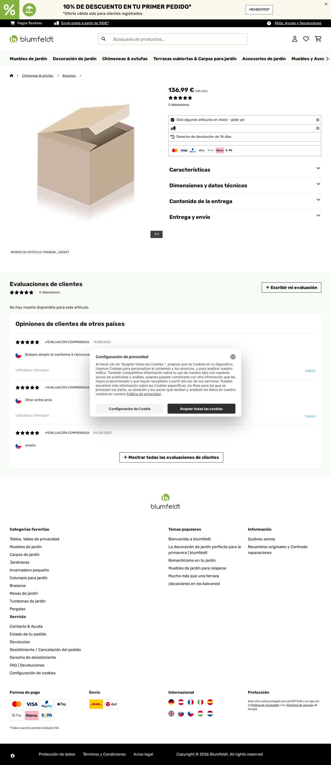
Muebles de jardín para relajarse (197, 568)
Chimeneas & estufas (38, 75)
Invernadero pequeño (29, 570)
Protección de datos (57, 754)
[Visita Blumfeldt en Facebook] (13, 755)
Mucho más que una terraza (193, 576)
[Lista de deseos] (306, 39)
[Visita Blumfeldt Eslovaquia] (181, 713)
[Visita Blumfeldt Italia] (200, 702)
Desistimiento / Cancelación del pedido (45, 649)
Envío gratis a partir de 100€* (85, 23)
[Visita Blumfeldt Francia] (191, 702)
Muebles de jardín (26, 546)
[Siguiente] (327, 59)
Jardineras (19, 562)
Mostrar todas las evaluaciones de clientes (173, 457)
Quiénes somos (261, 539)
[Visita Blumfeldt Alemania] (171, 702)
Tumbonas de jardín (28, 601)
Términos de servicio (299, 705)
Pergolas (17, 609)
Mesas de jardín (24, 593)
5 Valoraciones (178, 105)
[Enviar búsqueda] (103, 39)
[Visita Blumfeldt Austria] (181, 702)
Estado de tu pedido (28, 634)
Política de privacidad (265, 705)
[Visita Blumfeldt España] (210, 702)
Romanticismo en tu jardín (192, 560)
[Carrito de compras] (318, 39)
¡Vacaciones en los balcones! (194, 583)
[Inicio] (16, 75)
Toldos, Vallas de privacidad (34, 539)
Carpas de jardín (24, 554)
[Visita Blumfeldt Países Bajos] (210, 713)
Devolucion (20, 642)
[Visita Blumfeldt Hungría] (200, 713)
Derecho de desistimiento (33, 657)
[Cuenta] (294, 39)
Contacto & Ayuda (26, 626)
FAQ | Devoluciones (27, 665)
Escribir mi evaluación (293, 287)
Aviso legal (143, 754)
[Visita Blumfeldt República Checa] (191, 713)
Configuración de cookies (32, 673)
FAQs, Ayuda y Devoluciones (298, 23)
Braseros (69, 75)
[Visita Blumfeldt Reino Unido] (171, 713)
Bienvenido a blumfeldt (189, 539)
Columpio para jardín (28, 578)
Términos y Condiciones (104, 754)
